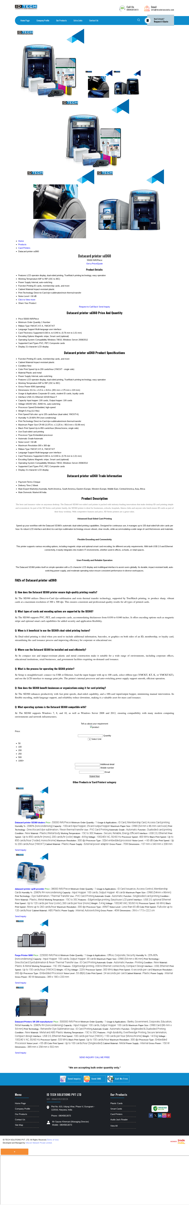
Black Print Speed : (133, 970)
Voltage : (104, 837)
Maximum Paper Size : (139, 826)
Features (22, 379)
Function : (155, 830)
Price (20, 319)
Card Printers (116, 1114)
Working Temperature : (77, 833)
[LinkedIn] (160, 1117)
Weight (21, 411)
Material (21, 372)
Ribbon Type (24, 326)
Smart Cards (116, 1109)
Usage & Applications (27, 393)
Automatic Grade (26, 438)
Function (22, 359)
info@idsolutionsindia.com (162, 9)
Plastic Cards (116, 1103)
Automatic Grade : (123, 830)
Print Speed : (53, 903)
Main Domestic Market (28, 492)
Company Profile (43, 20)
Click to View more (26, 299)
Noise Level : (142, 840)
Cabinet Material (25, 362)
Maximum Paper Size (28, 424)
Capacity (22, 400)
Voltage (21, 404)
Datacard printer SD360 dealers (30, 822)
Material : (45, 833)
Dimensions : (150, 844)
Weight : (81, 837)
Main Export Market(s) (28, 489)
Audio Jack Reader (119, 1119)
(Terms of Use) (53, 1140)
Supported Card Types (28, 343)
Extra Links (78, 20)
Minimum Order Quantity (29, 322)
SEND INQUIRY (86, 1057)
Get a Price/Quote (94, 263)
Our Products (61, 20)
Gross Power (24, 386)
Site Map (19, 1125)
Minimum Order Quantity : (84, 822)
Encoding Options (26, 336)
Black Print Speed (26, 428)
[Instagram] (164, 1117)
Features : (116, 833)
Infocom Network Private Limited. (39, 1143)
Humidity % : (34, 826)
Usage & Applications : (133, 822)
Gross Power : (118, 844)
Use (20, 431)
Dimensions (23, 390)
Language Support (26, 329)
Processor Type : (109, 840)
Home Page (25, 20)
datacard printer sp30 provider (29, 889)
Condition (22, 366)
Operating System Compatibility (32, 340)
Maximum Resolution (27, 445)
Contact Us (93, 20)
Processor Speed (26, 407)
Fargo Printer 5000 (24, 955)
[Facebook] (151, 1117)
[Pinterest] (168, 1117)
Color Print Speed (26, 369)
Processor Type (25, 435)
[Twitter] (155, 1117)
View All (113, 1126)
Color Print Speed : (106, 973)
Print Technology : (42, 896)
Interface (22, 397)
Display (21, 346)
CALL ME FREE (102, 1057)
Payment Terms (25, 482)
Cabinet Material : (57, 844)
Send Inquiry (104, 307)
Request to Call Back (88, 307)
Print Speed (23, 414)
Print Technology (25, 421)
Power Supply (24, 376)
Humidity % (23, 418)
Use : (96, 830)
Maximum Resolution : (71, 840)
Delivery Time (24, 485)
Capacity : (81, 826)
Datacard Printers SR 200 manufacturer (34, 1022)
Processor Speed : (135, 837)
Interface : (153, 833)
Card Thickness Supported (30, 333)
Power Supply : (89, 844)
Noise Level (23, 442)
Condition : (22, 833)
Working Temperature (28, 383)
